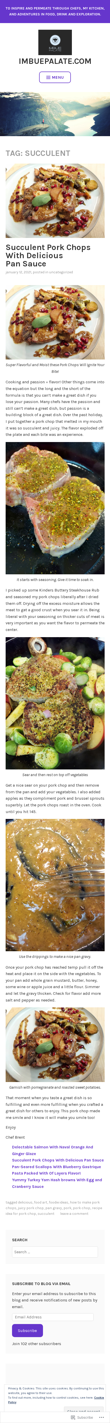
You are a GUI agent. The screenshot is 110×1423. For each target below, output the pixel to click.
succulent (46, 1213)
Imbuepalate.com (55, 61)
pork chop (81, 1208)
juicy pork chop (31, 1208)
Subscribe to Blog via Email (41, 1283)
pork (67, 1208)
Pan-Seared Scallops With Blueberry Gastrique (56, 1166)
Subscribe (27, 1330)
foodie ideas (58, 1202)
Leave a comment (74, 1213)
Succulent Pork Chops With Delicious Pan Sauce (48, 255)
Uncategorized (61, 272)
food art (40, 1202)
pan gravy (53, 1208)
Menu (58, 77)
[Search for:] (55, 1251)
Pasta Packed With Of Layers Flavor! (46, 1173)
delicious (25, 1202)
